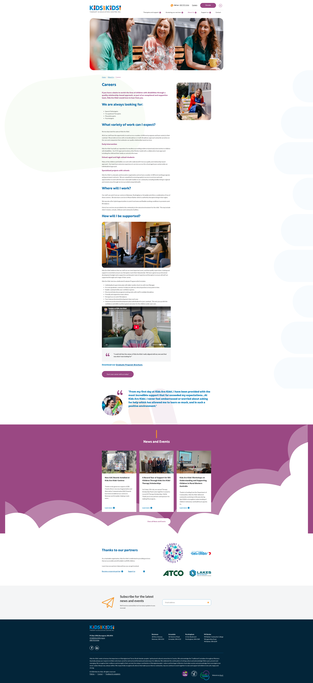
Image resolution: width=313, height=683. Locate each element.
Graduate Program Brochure (129, 365)
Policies (92, 674)
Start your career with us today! (118, 374)
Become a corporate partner (111, 571)
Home (104, 77)
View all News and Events (156, 521)
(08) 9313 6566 (184, 5)
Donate (208, 5)
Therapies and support (151, 12)
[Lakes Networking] (200, 573)
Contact (218, 12)
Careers (194, 5)
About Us (191, 12)
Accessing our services (173, 12)
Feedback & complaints (113, 674)
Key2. (221, 675)
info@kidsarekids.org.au (97, 638)
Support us (205, 12)
